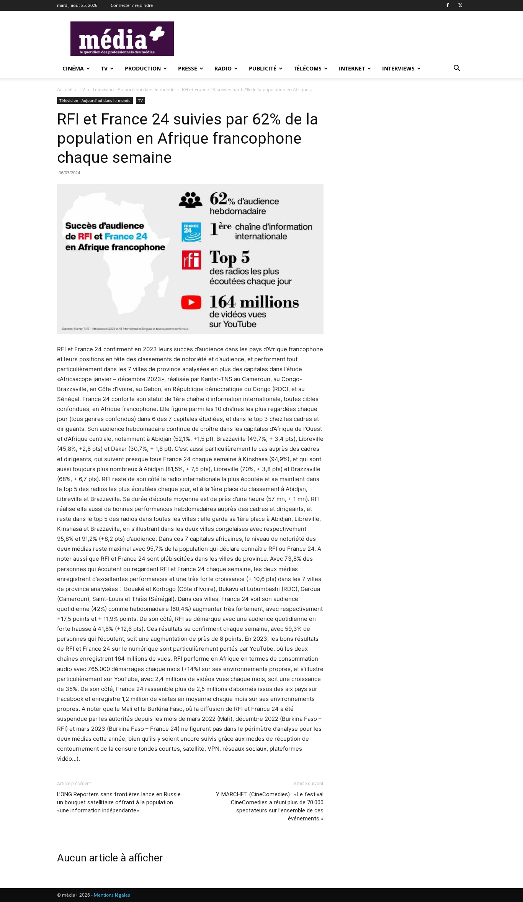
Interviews (398, 68)
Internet (352, 68)
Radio (223, 68)
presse (187, 68)
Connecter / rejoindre (132, 5)
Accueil (64, 89)
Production (143, 68)
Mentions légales (112, 895)
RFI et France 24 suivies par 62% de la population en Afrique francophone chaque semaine (187, 138)
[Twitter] (460, 5)
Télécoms (308, 68)
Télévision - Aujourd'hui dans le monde (133, 89)
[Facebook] (447, 5)
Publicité (262, 68)
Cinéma (73, 68)
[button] (457, 69)
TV (104, 68)
